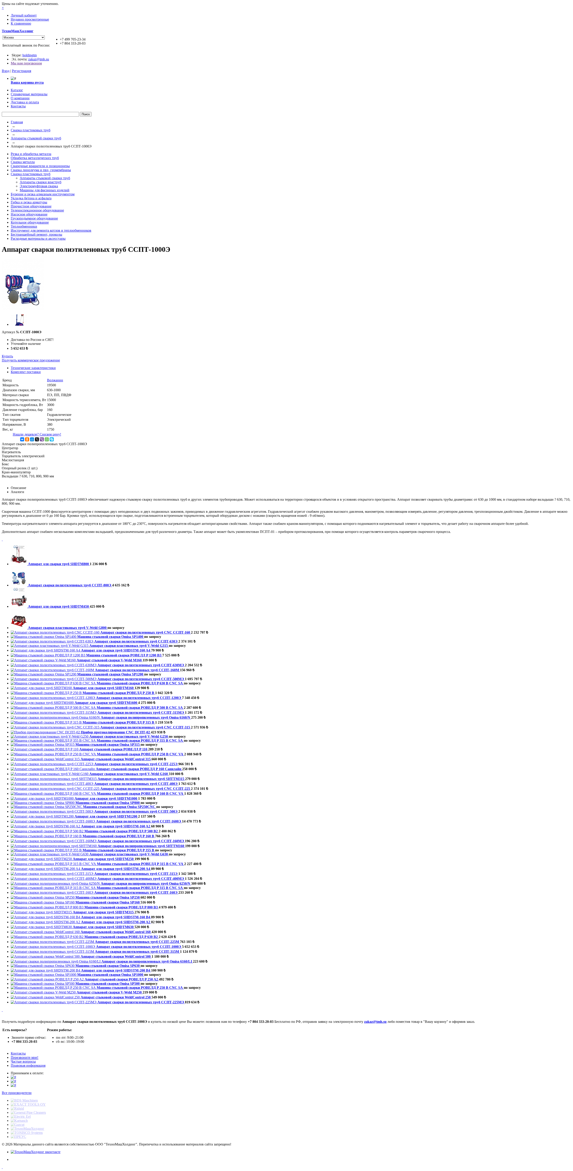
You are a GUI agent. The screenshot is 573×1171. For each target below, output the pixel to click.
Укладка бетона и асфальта (31, 198)
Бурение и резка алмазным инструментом (43, 194)
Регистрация (21, 71)
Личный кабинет (24, 15)
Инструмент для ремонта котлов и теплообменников (51, 230)
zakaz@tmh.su (38, 59)
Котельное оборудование (30, 222)
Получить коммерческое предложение (31, 360)
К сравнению (21, 23)
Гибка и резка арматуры (29, 202)
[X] (37, 439)
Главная (17, 122)
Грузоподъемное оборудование (34, 218)
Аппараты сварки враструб (40, 182)
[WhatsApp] (47, 439)
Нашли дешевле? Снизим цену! (37, 434)
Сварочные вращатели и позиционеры (40, 166)
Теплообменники (24, 226)
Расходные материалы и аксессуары (38, 238)
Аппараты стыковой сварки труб (36, 138)
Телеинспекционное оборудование (37, 210)
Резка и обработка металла (31, 154)
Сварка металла (23, 162)
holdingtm (29, 55)
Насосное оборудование (29, 214)
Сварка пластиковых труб (30, 130)
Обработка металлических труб (35, 158)
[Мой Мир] (32, 439)
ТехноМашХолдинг (17, 31)
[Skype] (52, 439)
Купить (7, 356)
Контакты (18, 1053)
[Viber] (42, 439)
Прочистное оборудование (31, 206)
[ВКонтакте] (22, 439)
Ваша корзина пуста (27, 82)
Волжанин (55, 380)
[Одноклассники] (27, 439)
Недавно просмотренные (30, 19)
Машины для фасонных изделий (44, 190)
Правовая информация (28, 1065)
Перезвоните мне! (24, 1057)
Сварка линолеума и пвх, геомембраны (41, 170)
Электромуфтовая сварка (39, 186)
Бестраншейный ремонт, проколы (36, 234)
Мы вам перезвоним (26, 63)
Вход (5, 71)
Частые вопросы (23, 1061)
